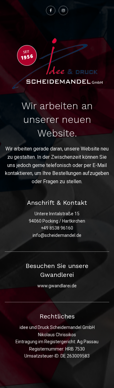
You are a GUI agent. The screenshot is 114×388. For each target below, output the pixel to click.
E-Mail (99, 165)
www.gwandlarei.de (57, 285)
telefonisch (58, 165)
